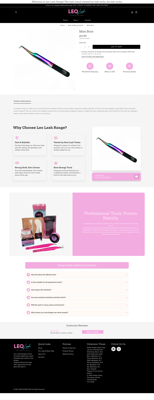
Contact (88, 20)
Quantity (82, 42)
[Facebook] (113, 349)
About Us (41, 354)
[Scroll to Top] (150, 390)
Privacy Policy (68, 351)
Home (65, 20)
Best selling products (75, 25)
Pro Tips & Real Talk (46, 351)
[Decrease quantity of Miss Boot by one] (81, 47)
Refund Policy (68, 354)
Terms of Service (69, 348)
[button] (136, 12)
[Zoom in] (71, 33)
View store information (92, 57)
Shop (75, 20)
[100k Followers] (119, 349)
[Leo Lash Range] (77, 12)
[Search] (16, 12)
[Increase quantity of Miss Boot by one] (89, 47)
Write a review (93, 332)
